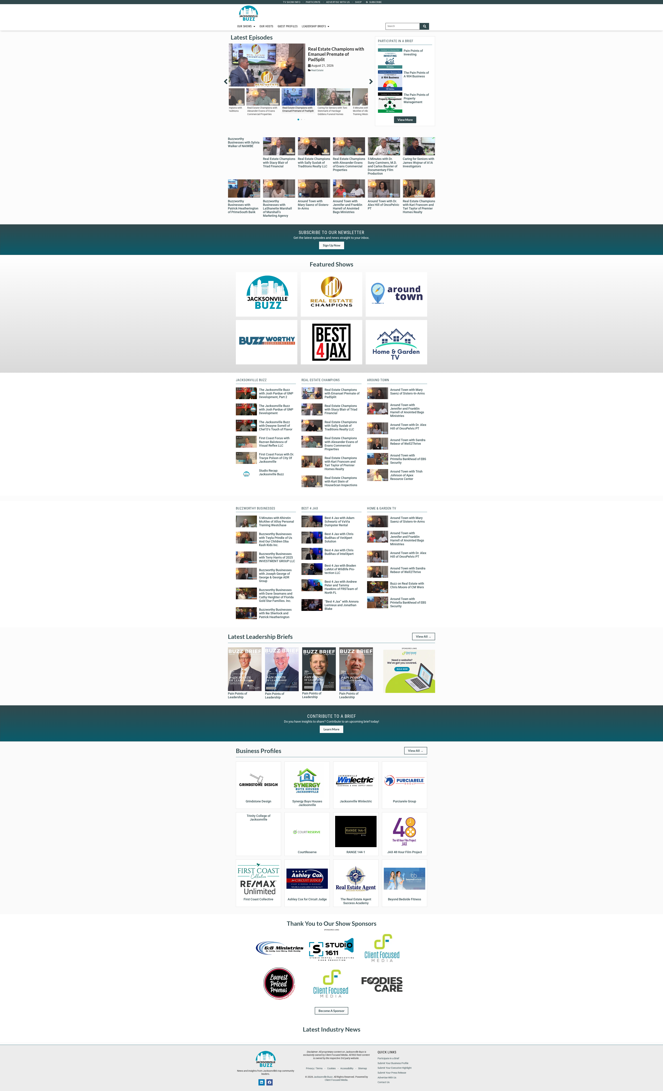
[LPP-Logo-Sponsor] (279, 999)
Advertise (338, 2)
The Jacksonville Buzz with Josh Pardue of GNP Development (276, 409)
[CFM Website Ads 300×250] (409, 692)
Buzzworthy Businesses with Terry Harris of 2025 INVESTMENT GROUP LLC (277, 557)
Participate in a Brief (388, 1058)
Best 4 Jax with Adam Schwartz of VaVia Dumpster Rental (339, 521)
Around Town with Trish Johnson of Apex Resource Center (406, 475)
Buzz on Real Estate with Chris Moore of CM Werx (407, 585)
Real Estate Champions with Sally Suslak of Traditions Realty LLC (314, 162)
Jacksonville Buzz (323, 1076)
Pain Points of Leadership (237, 695)
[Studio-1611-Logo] (330, 964)
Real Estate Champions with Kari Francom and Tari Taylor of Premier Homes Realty (419, 206)
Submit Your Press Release (392, 1072)
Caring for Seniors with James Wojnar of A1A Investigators (418, 162)
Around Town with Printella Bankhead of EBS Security (408, 459)
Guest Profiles (288, 26)
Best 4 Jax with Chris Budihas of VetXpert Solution (339, 537)
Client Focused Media (336, 1080)
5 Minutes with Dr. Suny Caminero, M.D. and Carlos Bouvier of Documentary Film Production (382, 166)
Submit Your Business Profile (393, 1063)
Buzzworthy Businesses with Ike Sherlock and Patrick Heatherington (275, 613)
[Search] (424, 26)
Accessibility (346, 1068)
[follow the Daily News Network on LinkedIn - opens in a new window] (261, 1082)
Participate (313, 2)
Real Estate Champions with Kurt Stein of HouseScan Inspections (341, 481)
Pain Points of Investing (413, 52)
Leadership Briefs (314, 26)
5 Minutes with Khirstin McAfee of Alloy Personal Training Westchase (276, 521)
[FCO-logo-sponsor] (382, 999)
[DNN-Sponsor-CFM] (382, 964)
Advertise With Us (387, 1077)
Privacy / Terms (314, 1068)
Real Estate (317, 70)
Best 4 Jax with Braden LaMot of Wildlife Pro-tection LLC (340, 569)
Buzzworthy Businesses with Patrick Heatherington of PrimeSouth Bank (243, 206)
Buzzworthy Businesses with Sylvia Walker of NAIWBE (244, 142)
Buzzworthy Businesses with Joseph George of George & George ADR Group (275, 575)
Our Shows (244, 26)
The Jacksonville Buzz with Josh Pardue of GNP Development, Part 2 (276, 393)
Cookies (331, 1068)
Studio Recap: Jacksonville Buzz (271, 472)
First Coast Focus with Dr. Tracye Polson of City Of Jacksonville (276, 458)
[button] (228, 81)
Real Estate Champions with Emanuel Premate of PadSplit (336, 54)
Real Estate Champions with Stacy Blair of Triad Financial (279, 162)
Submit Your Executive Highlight (395, 1067)
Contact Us (384, 1082)
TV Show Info (291, 2)
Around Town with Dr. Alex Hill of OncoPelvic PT (383, 204)
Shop (358, 2)
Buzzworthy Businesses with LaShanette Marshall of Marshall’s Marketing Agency (277, 208)
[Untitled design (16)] (279, 964)
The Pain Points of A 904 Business (416, 74)
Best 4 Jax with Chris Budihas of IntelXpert (339, 552)
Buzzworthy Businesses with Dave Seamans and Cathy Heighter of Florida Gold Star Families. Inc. (276, 595)
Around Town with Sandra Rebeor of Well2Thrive (407, 441)
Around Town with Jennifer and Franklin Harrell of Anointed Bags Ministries (347, 206)
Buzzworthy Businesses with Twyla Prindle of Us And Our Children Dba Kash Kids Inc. (275, 539)
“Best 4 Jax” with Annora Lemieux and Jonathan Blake (342, 605)
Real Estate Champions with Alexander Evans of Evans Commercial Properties (349, 164)
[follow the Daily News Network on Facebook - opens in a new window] (269, 1082)
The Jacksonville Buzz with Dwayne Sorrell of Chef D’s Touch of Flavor (275, 425)
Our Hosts (266, 26)
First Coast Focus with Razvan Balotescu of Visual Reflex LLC (274, 441)
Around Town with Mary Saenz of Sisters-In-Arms (313, 204)
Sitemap (362, 1068)
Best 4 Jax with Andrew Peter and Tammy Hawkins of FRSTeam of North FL (341, 587)
